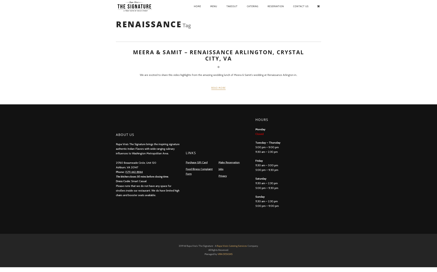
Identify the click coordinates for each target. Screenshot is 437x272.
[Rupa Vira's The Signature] (138, 6)
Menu (213, 6)
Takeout (232, 6)
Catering (252, 6)
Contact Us (301, 6)
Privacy (222, 176)
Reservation (276, 6)
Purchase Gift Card (197, 162)
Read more (218, 87)
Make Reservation (229, 162)
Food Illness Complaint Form (199, 171)
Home (197, 6)
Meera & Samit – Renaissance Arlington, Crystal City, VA (218, 55)
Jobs (220, 169)
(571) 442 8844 (134, 172)
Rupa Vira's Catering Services (232, 245)
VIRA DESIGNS (225, 254)
